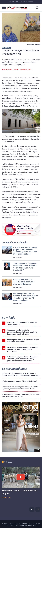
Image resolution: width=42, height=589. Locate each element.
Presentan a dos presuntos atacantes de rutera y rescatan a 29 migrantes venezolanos (22, 349)
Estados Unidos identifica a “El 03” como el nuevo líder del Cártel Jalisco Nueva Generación (21, 374)
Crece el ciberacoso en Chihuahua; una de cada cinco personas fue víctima (21, 395)
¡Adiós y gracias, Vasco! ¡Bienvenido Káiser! (19, 381)
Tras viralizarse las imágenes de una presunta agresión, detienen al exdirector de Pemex (20, 388)
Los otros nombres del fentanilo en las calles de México (22, 323)
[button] (37, 509)
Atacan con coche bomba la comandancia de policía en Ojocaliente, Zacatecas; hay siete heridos (22, 332)
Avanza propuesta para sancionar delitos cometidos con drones (23, 340)
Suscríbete (28, 1)
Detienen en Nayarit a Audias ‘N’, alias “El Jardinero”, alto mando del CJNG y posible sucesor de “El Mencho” (23, 359)
